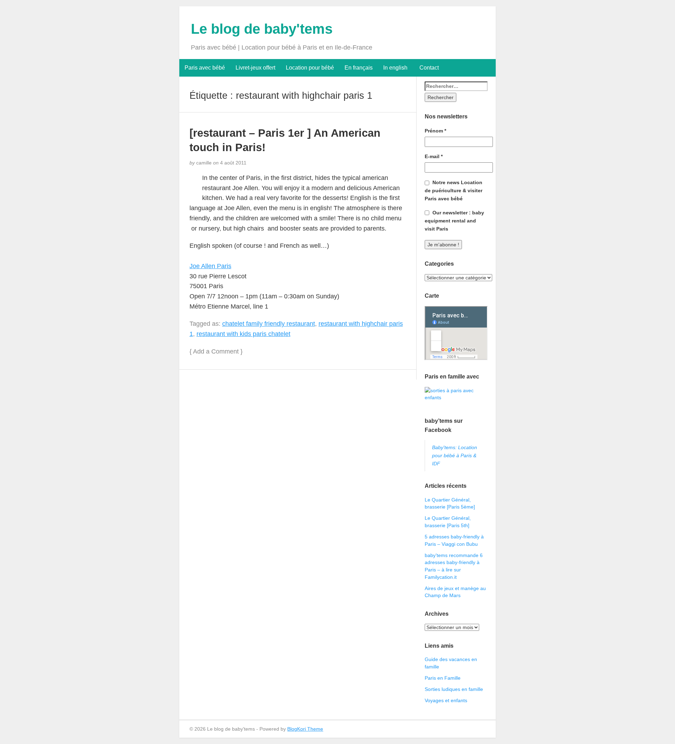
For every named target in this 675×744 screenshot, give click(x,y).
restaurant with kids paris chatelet (243, 333)
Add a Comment (216, 351)
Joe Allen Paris (210, 266)
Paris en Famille (443, 678)
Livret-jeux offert (255, 68)
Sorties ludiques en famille (454, 689)
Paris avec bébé (205, 68)
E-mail (434, 156)
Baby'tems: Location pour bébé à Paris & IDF (454, 455)
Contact (428, 68)
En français (359, 68)
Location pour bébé (310, 68)
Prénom (435, 131)
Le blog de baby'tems (262, 29)
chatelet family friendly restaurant (268, 323)
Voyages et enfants (446, 700)
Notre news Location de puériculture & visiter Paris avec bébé (453, 190)
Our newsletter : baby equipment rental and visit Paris (454, 221)
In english (395, 68)
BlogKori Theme (305, 729)
